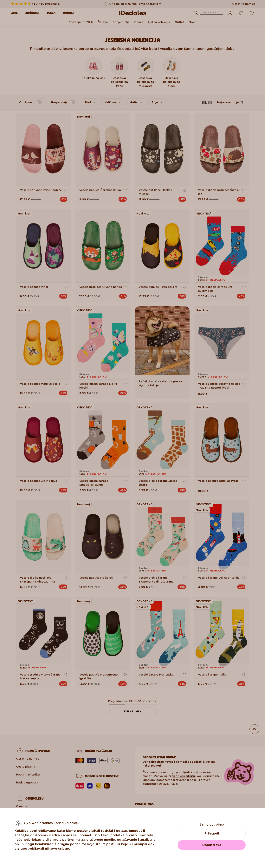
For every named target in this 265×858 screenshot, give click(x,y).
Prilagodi (211, 833)
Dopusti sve (211, 845)
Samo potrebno (211, 824)
